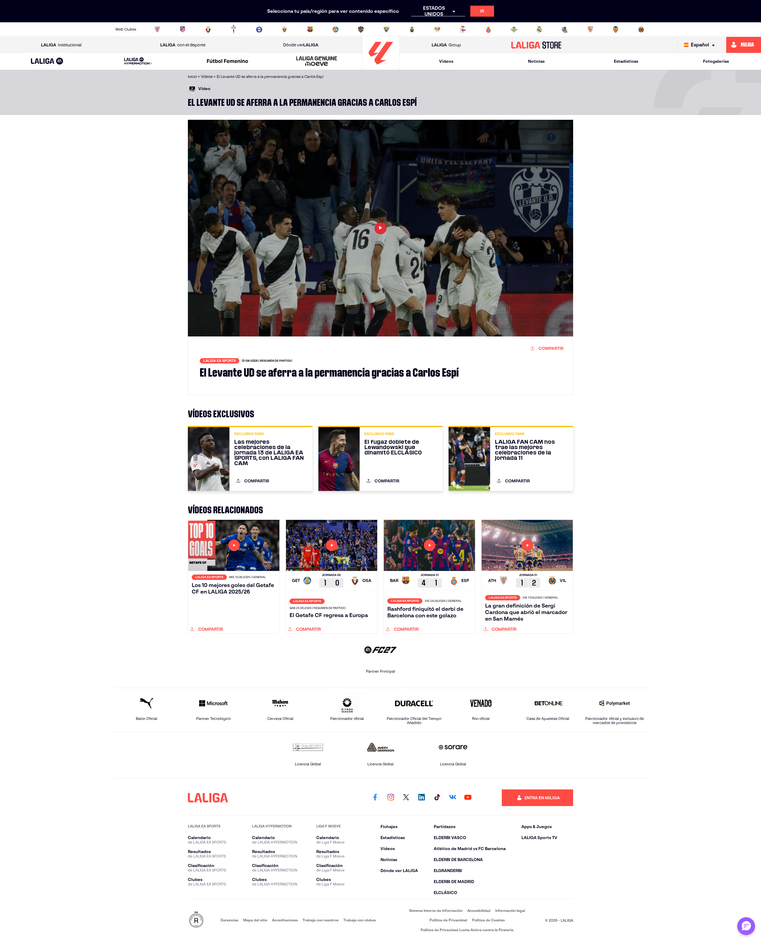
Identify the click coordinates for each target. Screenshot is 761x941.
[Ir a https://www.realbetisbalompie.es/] (514, 29)
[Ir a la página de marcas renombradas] (196, 920)
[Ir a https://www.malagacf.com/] (386, 29)
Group (446, 45)
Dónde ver (300, 45)
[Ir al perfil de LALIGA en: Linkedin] (421, 797)
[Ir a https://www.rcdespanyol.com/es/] (488, 29)
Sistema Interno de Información (436, 910)
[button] (47, 61)
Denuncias (229, 920)
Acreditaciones (285, 920)
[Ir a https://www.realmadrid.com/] (539, 29)
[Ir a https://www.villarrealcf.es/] (641, 29)
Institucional (61, 45)
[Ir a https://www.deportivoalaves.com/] (259, 29)
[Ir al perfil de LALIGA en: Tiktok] (437, 797)
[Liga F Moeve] (227, 61)
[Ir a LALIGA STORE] (536, 45)
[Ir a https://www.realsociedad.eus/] (564, 29)
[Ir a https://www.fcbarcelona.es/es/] (310, 29)
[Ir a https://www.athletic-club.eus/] (157, 29)
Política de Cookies (488, 920)
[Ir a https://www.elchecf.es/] (284, 29)
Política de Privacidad (448, 920)
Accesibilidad (478, 910)
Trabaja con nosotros (321, 920)
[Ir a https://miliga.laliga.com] (743, 45)
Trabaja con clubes (359, 920)
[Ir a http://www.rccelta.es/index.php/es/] (233, 29)
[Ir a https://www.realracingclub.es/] (412, 29)
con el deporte (182, 45)
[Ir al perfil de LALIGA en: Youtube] (468, 797)
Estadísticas (626, 61)
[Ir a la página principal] (380, 67)
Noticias (536, 61)
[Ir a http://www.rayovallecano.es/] (437, 29)
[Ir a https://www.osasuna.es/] (208, 29)
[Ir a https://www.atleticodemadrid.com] (182, 29)
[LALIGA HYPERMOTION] (138, 61)
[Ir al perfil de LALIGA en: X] (406, 797)
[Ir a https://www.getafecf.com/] (335, 29)
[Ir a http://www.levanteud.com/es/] (360, 29)
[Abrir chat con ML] (746, 926)
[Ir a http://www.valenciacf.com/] (615, 29)
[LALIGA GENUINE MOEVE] (317, 61)
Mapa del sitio (255, 920)
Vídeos (446, 61)
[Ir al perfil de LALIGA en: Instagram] (390, 797)
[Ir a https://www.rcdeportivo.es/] (462, 29)
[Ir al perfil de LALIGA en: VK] (452, 797)
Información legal (510, 910)
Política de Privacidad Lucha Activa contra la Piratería (467, 930)
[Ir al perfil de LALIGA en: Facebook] (375, 797)
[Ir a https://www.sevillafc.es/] (590, 29)
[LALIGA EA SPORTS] (47, 61)
